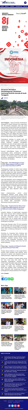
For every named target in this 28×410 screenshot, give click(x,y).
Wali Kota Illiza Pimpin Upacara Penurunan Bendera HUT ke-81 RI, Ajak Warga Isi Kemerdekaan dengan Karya (14, 385)
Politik (25, 6)
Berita (7, 6)
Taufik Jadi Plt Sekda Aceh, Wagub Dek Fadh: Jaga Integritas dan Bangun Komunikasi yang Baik (15, 363)
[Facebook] (2, 278)
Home (2, 6)
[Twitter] (5, 278)
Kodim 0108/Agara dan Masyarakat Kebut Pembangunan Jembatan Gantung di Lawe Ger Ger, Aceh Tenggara (14, 375)
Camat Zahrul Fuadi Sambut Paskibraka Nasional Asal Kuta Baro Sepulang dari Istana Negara (15, 390)
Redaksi (5, 400)
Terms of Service (16, 402)
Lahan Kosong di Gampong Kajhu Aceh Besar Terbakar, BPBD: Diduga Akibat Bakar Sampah (15, 367)
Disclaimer (10, 402)
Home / (2, 84)
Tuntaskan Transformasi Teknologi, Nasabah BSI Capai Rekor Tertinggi (15, 371)
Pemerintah (19, 6)
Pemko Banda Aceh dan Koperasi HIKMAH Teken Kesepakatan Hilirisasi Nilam (14, 394)
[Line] (11, 278)
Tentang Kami (11, 400)
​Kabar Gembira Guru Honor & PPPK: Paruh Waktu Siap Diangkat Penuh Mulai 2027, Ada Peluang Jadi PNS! (15, 380)
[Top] (26, 408)
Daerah (12, 6)
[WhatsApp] (8, 278)
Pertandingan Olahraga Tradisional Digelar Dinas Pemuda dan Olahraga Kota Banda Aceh (14, 358)
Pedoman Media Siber (19, 400)
